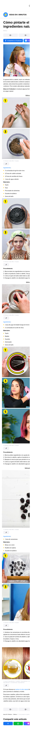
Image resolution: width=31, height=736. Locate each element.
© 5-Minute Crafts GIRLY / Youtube (11, 161)
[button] (10, 35)
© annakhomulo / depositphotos (17, 682)
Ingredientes (7, 167)
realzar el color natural (21, 689)
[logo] (15, 15)
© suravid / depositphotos (9, 681)
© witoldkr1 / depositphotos (21, 681)
